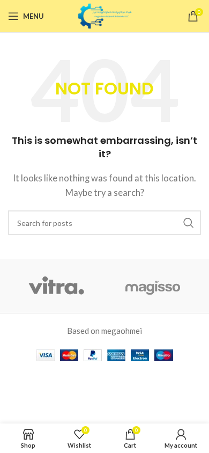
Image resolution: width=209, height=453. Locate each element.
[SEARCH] (188, 222)
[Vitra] (56, 286)
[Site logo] (104, 15)
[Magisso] (152, 286)
